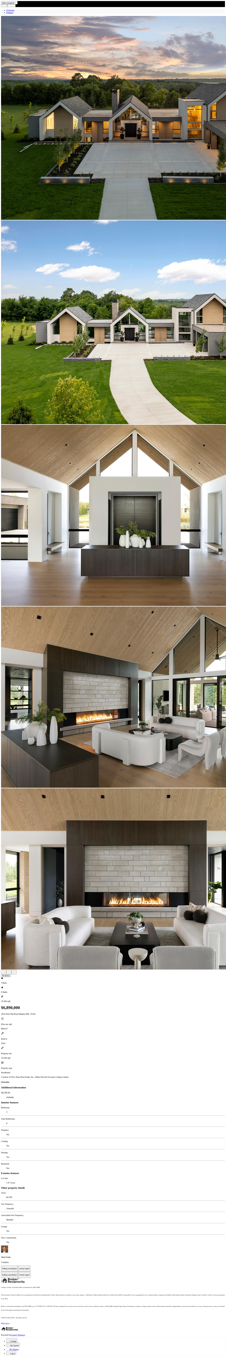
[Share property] (14, 972)
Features (9, 13)
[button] (113, 118)
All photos (6, 976)
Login (4, 6)
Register (11, 6)
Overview (10, 10)
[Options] (3, 972)
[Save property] (9, 972)
